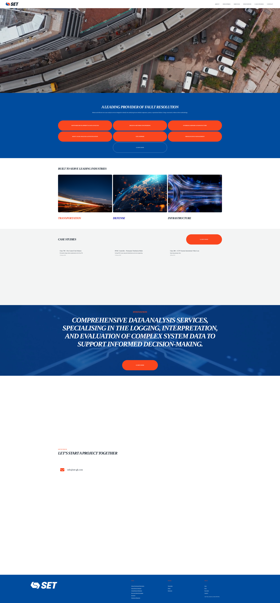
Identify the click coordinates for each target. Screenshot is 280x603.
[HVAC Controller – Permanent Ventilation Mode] (141, 248)
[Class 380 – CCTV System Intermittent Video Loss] (196, 248)
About (217, 4)
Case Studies (259, 4)
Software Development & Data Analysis (85, 125)
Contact (270, 4)
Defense (169, 588)
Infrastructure (170, 590)
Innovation (247, 4)
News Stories (206, 590)
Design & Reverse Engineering (140, 125)
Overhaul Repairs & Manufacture (195, 125)
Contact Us (206, 593)
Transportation (170, 586)
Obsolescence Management (195, 136)
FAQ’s (205, 588)
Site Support (140, 136)
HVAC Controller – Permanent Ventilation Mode (129, 251)
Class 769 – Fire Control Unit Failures (70, 251)
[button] (219, 246)
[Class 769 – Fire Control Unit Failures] (86, 248)
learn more (140, 147)
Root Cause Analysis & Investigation (85, 136)
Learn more (204, 239)
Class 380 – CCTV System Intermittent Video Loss (184, 251)
